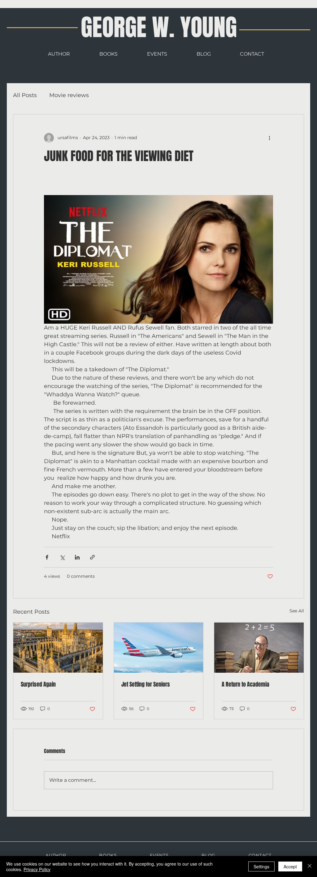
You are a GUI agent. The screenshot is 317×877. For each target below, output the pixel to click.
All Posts (25, 95)
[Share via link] (92, 557)
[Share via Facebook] (47, 557)
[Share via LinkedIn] (77, 557)
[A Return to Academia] (259, 648)
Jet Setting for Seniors (145, 684)
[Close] (309, 866)
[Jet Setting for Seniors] (158, 648)
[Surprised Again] (58, 648)
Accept (290, 866)
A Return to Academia (245, 684)
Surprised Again (38, 684)
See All (296, 611)
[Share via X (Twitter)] (62, 557)
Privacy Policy (37, 869)
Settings (261, 866)
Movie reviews (69, 95)
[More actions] (269, 138)
